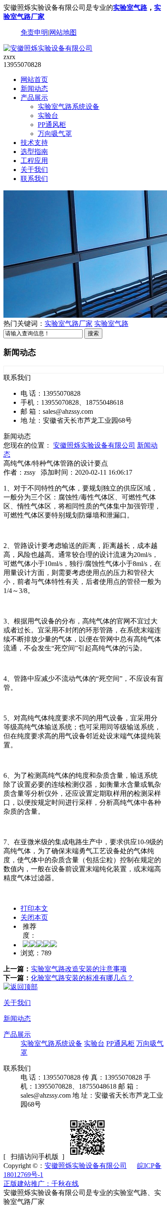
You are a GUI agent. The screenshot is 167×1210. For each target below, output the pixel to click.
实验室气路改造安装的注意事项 (79, 968)
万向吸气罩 (55, 133)
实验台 (48, 115)
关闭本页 (34, 917)
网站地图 (63, 32)
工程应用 (34, 160)
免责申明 (34, 32)
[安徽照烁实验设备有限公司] (47, 48)
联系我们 (34, 178)
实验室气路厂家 (68, 323)
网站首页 (34, 79)
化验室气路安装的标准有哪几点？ (82, 977)
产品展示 (34, 97)
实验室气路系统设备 (68, 106)
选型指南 (34, 151)
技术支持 (34, 142)
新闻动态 (34, 88)
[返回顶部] (20, 986)
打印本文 (34, 908)
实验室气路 (130, 7)
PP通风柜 (52, 124)
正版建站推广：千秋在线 (41, 1183)
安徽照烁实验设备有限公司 (94, 445)
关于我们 (34, 169)
